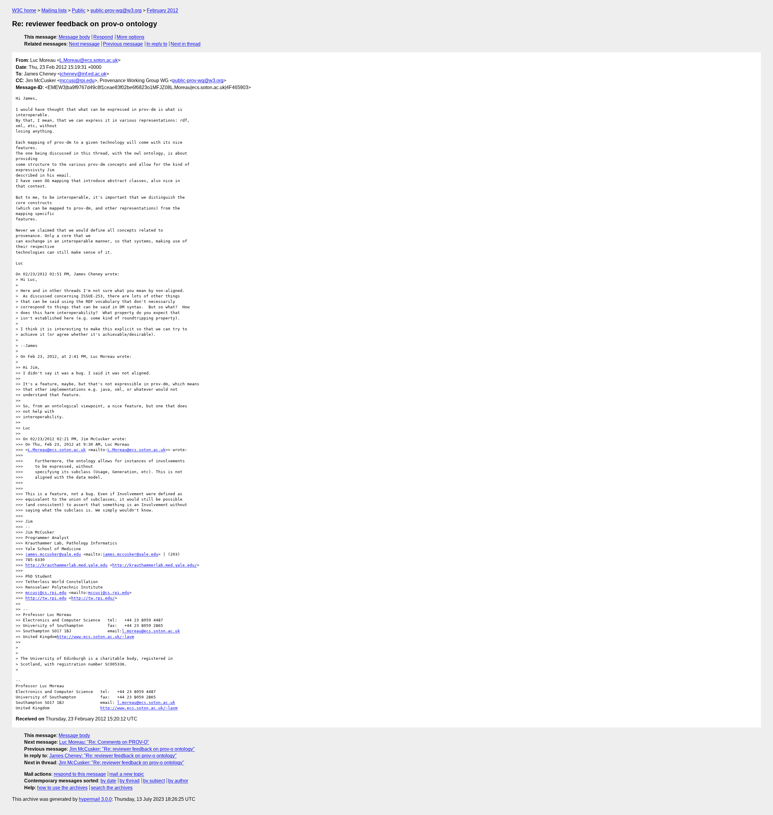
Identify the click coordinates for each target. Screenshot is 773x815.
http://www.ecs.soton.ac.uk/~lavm (95, 636)
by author (178, 780)
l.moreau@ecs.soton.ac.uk (151, 631)
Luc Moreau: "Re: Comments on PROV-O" (104, 742)
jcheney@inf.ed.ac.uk (83, 73)
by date (108, 780)
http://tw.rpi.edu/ (93, 598)
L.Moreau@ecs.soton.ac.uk (88, 60)
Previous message (123, 44)
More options (130, 37)
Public (78, 10)
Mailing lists (54, 10)
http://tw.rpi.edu (45, 598)
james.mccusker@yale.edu (53, 554)
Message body (74, 37)
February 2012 (162, 10)
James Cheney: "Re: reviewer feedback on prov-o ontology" (113, 755)
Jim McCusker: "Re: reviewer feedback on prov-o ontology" (132, 749)
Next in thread (185, 44)
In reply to (156, 44)
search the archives (112, 787)
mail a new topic (126, 774)
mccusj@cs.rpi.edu (45, 592)
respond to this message (80, 774)
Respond (103, 37)
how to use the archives (62, 787)
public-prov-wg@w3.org (116, 10)
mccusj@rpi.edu (77, 80)
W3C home (24, 10)
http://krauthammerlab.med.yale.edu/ (154, 565)
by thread (130, 780)
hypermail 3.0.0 (95, 799)
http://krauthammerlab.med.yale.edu (66, 565)
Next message (84, 44)
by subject (154, 780)
